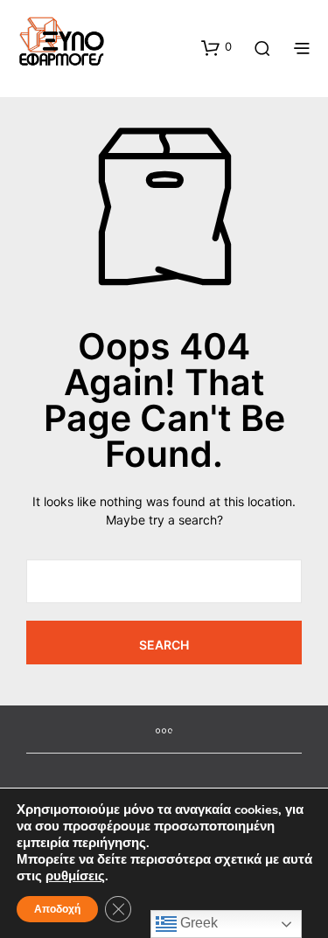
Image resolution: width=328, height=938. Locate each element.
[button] (216, 47)
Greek (197, 922)
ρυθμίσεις (75, 876)
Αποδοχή (57, 909)
